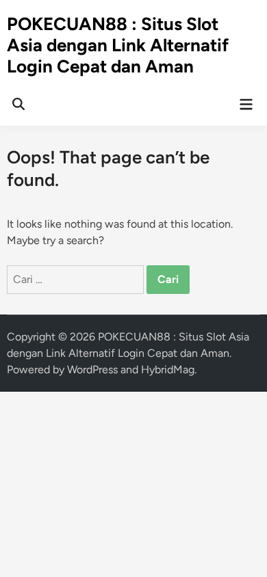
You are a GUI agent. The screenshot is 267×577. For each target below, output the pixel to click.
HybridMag (167, 369)
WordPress (92, 369)
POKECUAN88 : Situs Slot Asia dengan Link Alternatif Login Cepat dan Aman (118, 45)
